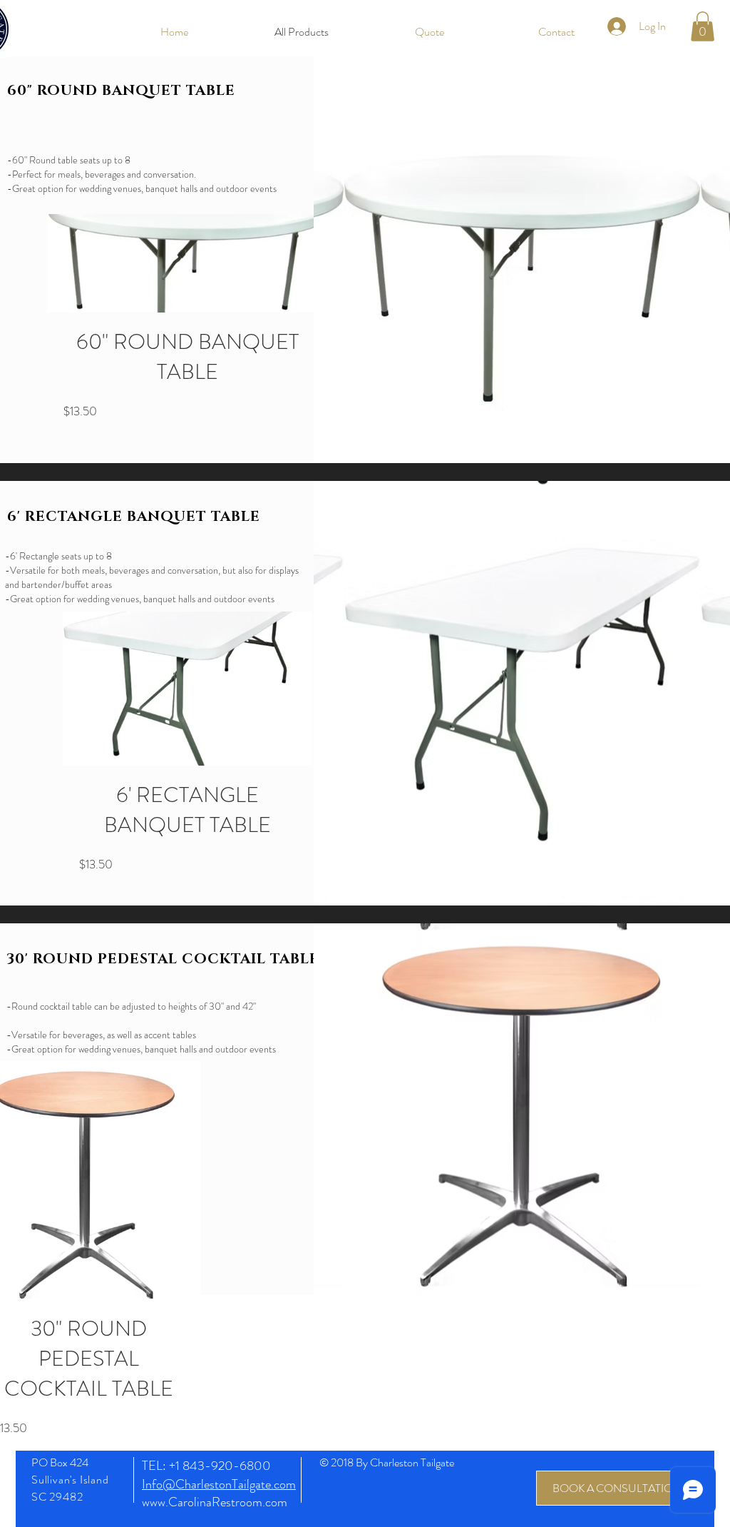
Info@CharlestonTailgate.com (219, 1484)
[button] (702, 26)
